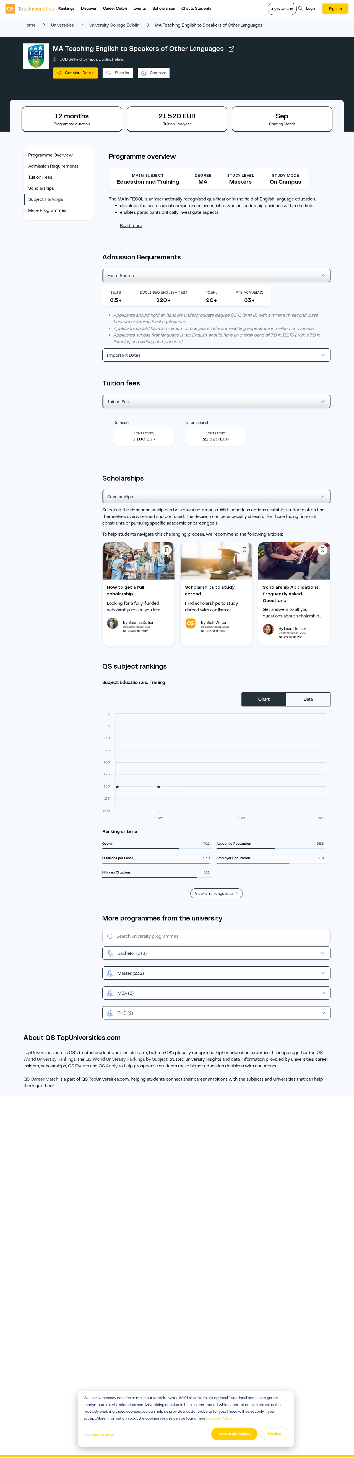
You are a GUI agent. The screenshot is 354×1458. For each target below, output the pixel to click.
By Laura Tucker (292, 628)
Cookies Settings (99, 1434)
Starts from (144, 433)
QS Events (78, 1066)
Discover (89, 8)
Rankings (66, 8)
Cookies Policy (219, 1418)
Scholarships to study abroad (210, 591)
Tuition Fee (118, 402)
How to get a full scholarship (125, 591)
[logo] (30, 8)
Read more (131, 225)
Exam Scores (120, 275)
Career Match (115, 8)
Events (140, 8)
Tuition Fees (40, 177)
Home (30, 25)
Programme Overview (50, 155)
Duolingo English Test (164, 292)
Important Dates (123, 355)
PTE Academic (250, 292)
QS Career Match (41, 1079)
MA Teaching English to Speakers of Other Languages (138, 49)
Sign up (335, 8)
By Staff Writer (214, 622)
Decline (274, 1433)
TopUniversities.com (44, 1052)
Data (308, 699)
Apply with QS (282, 9)
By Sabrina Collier (138, 622)
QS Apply (108, 1066)
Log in (311, 8)
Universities (62, 25)
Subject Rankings (45, 199)
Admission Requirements (53, 166)
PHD (125, 1013)
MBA (126, 993)
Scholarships (163, 8)
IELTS (116, 292)
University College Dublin (114, 25)
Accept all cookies (234, 1433)
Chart (264, 699)
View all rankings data (214, 893)
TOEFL (211, 292)
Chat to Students (196, 8)
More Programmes (47, 210)
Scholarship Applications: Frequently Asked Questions (291, 594)
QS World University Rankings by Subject (126, 1059)
